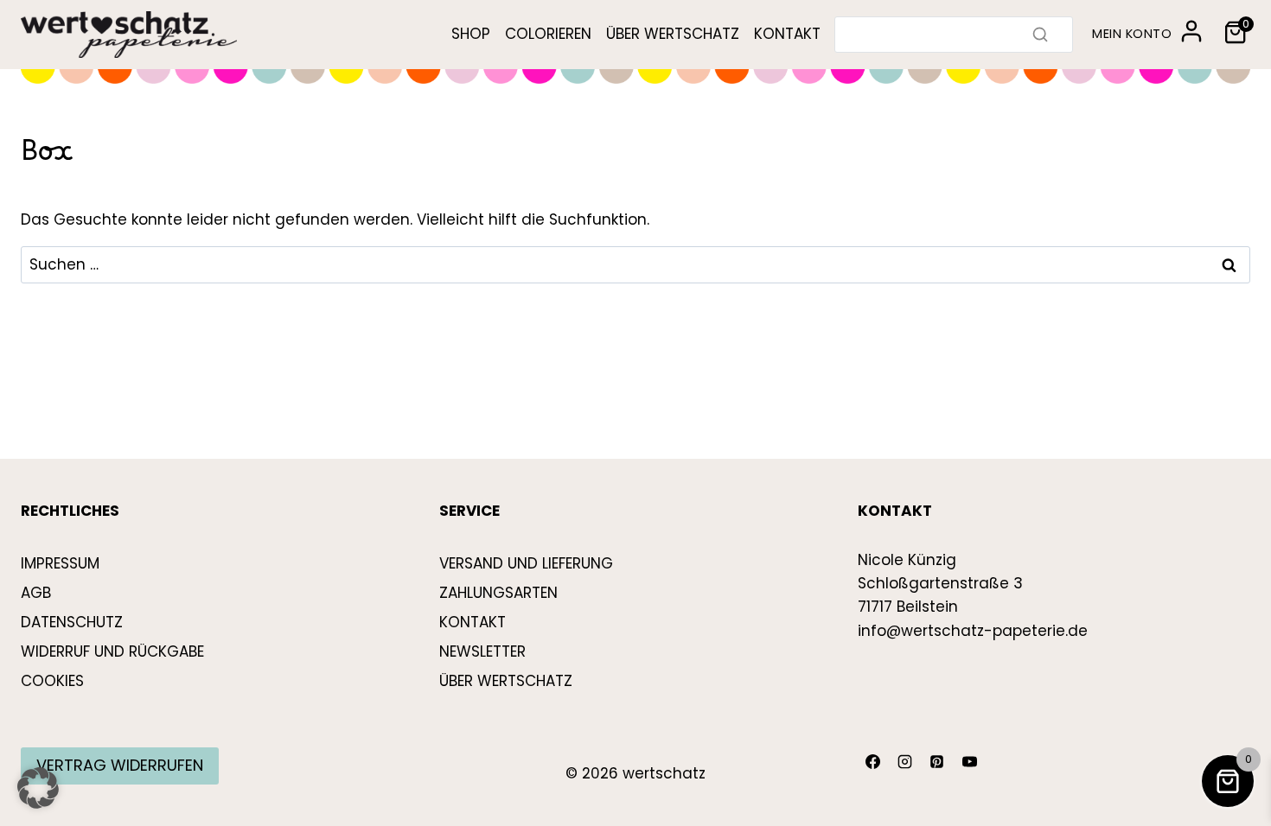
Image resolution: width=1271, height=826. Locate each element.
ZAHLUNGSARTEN (498, 592)
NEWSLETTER (482, 651)
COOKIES (52, 680)
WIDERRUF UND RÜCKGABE (112, 651)
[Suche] (1040, 34)
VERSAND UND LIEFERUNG (526, 563)
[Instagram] (904, 762)
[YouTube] (969, 762)
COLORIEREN (548, 33)
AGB (36, 592)
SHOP (470, 33)
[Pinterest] (937, 762)
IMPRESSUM (60, 563)
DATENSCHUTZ (72, 622)
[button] (38, 788)
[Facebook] (872, 762)
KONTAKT (787, 33)
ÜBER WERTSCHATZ (672, 33)
